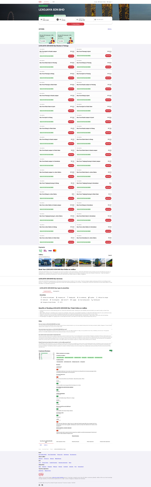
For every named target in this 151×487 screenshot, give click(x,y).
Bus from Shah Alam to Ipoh (47, 106)
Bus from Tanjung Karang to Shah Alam (88, 194)
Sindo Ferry (41, 470)
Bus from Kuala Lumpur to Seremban (50, 161)
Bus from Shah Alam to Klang (85, 139)
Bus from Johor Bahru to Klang (48, 227)
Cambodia (65, 466)
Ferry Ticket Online (52, 454)
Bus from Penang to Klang (47, 73)
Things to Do (59, 454)
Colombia (71, 466)
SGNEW (43, 41)
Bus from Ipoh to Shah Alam (84, 106)
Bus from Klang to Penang (84, 62)
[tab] (47, 291)
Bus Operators (73, 454)
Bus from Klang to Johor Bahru (48, 194)
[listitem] (41, 33)
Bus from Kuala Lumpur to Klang (86, 128)
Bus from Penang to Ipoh (84, 51)
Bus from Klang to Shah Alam (48, 128)
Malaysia (55, 466)
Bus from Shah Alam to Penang (48, 62)
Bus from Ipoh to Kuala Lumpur (48, 51)
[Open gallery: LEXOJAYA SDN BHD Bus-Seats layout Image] (98, 263)
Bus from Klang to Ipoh (83, 95)
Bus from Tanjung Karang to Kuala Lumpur (88, 161)
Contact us (46, 458)
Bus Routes (66, 454)
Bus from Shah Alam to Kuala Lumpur (87, 150)
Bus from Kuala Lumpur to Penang (86, 84)
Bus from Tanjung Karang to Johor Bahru (51, 216)
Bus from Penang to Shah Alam (48, 84)
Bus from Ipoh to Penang (84, 73)
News (70, 462)
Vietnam (60, 466)
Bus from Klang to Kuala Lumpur (48, 139)
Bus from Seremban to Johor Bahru (86, 238)
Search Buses (76, 24)
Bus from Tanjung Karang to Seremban (87, 183)
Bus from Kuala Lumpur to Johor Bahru (50, 172)
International (80, 466)
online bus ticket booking (57, 477)
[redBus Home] (40, 2)
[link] (47, 37)
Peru (76, 466)
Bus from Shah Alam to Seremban (86, 216)
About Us (41, 458)
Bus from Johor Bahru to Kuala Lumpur (50, 205)
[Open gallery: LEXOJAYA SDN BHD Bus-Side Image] (72, 263)
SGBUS (61, 41)
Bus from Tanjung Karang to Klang (49, 183)
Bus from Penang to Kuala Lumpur (49, 95)
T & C (40, 462)
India (40, 466)
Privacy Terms (45, 462)
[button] (49, 19)
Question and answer (63, 462)
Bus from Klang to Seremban (85, 205)
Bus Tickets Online (43, 454)
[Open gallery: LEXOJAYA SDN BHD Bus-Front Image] (45, 263)
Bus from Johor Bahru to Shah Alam (49, 238)
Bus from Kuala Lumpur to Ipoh (85, 117)
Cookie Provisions (53, 462)
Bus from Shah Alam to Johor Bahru (87, 172)
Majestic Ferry (48, 470)
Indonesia (44, 466)
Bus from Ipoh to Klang (46, 117)
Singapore (50, 466)
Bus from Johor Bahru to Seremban (86, 227)
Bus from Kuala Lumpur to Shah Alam (50, 150)
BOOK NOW (71, 56)
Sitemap (52, 458)
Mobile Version (58, 458)
